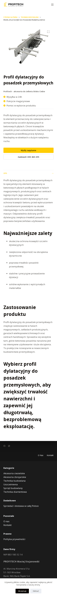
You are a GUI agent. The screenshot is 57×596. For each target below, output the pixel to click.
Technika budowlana (14, 480)
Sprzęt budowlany (13, 488)
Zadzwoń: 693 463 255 (28, 157)
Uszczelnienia (10, 484)
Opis (5, 173)
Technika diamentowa (15, 491)
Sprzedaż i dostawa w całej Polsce (21, 505)
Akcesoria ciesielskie (14, 473)
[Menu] (52, 4)
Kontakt (50, 455)
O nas (40, 455)
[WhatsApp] (9, 446)
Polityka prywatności (14, 539)
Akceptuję (22, 591)
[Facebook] (4, 446)
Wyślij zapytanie (28, 150)
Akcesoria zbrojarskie (14, 477)
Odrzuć (36, 591)
